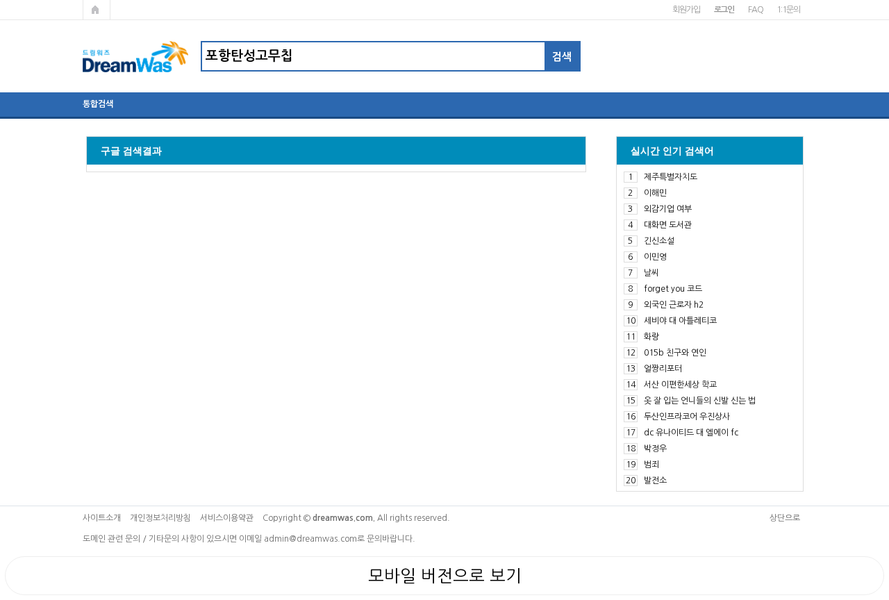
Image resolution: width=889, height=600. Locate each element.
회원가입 (685, 10)
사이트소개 (102, 518)
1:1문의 (787, 10)
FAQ (755, 10)
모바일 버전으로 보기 (445, 575)
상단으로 (785, 518)
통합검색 (98, 104)
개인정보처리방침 (160, 518)
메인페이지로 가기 (96, 9)
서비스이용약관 (227, 518)
